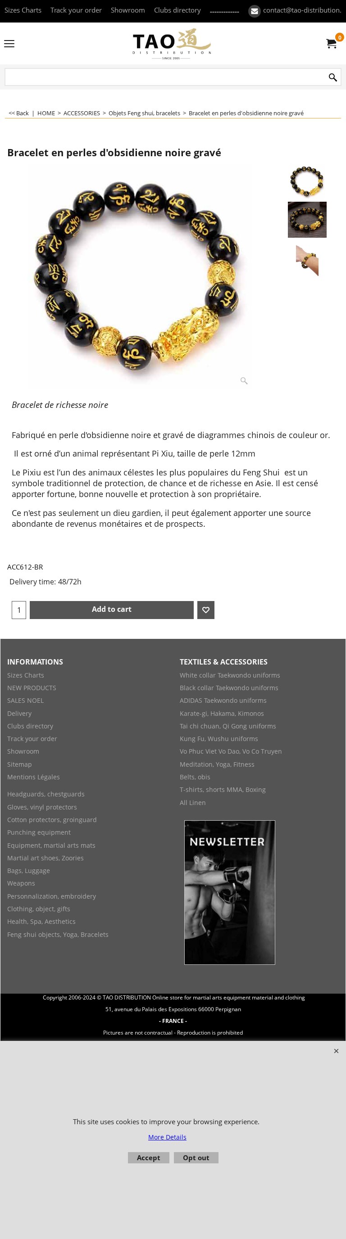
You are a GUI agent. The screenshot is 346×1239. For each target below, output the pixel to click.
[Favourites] (205, 610)
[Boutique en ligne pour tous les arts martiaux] (171, 43)
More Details (167, 1137)
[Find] (333, 78)
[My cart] (330, 43)
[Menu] (9, 44)
